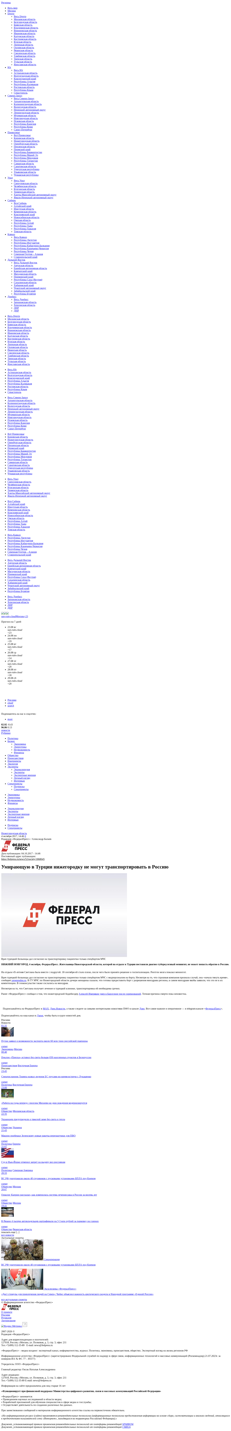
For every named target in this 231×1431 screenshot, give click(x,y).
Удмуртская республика (26, 169)
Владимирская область (26, 27)
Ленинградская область (26, 112)
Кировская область (24, 138)
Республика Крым (23, 90)
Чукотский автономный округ (30, 288)
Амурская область (23, 265)
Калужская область (24, 36)
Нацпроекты (14, 761)
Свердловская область (26, 183)
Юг (9, 67)
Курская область (22, 42)
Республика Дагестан (25, 240)
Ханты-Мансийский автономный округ (35, 194)
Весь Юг (18, 70)
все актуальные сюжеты (14, 1299)
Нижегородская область (26, 141)
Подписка (19, 786)
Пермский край (22, 149)
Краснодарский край (25, 78)
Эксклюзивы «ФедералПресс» (60, 1288)
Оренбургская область (26, 143)
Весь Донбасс (21, 299)
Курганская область (24, 189)
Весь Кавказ (20, 237)
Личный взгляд (22, 778)
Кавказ (11, 234)
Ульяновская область (25, 172)
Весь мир (12, 8)
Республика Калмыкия (26, 84)
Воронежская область (25, 30)
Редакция (6, 1317)
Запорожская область (25, 302)
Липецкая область (23, 44)
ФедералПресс (213, 1008)
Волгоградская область (26, 76)
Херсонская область (24, 305)
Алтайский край (22, 206)
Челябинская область (25, 186)
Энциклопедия (22, 769)
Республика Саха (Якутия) (28, 279)
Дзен (142, 1008)
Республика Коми (23, 126)
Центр (11, 13)
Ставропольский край (25, 257)
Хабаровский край (24, 285)
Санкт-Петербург (23, 129)
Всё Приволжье (22, 135)
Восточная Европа (28, 1065)
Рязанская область (23, 50)
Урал (10, 177)
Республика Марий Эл (26, 155)
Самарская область (24, 163)
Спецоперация (52, 1259)
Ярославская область (25, 64)
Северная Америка (23, 1170)
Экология (13, 764)
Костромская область (25, 39)
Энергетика (20, 747)
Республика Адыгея (24, 81)
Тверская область (23, 59)
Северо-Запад (15, 95)
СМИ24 (126, 1427)
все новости (7, 1235)
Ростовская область (24, 87)
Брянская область (23, 25)
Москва (12, 10)
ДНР (16, 310)
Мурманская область (25, 115)
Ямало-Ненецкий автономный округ (33, 197)
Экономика (20, 744)
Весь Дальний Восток (25, 262)
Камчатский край (23, 271)
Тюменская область (24, 192)
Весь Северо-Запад (24, 98)
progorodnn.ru (18, 980)
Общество (13, 755)
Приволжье (14, 132)
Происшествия (15, 758)
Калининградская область (28, 104)
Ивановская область (24, 33)
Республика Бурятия (25, 293)
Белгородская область (25, 22)
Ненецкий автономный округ (30, 109)
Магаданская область (25, 274)
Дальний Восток (16, 259)
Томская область (22, 231)
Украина (17, 1127)
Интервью (19, 780)
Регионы (6, 2)
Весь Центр (20, 16)
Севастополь (21, 93)
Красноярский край (24, 214)
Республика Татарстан (26, 160)
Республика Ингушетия (26, 242)
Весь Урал (19, 180)
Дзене (40, 1015)
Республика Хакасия (25, 228)
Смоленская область (25, 53)
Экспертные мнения (25, 775)
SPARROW (127, 1424)
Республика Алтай (24, 223)
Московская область (24, 19)
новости (5, 730)
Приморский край (23, 276)
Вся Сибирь (20, 203)
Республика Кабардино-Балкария (32, 245)
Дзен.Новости (57, 1008)
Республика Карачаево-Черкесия (31, 248)
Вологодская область (25, 107)
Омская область (22, 220)
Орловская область (24, 47)
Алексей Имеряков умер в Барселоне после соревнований (110, 994)
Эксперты (13, 766)
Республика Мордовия (26, 158)
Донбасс (12, 296)
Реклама (12, 700)
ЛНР (16, 308)
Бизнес (11, 741)
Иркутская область (24, 209)
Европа (16, 1144)
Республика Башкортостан (28, 152)
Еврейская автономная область (30, 268)
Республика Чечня (23, 251)
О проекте (6, 1312)
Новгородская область (26, 118)
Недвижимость (22, 749)
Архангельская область (26, 101)
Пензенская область (24, 146)
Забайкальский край (25, 291)
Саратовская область (25, 166)
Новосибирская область (26, 217)
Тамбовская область (24, 56)
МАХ (46, 1008)
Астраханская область (25, 73)
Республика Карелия (25, 124)
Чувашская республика (26, 175)
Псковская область (24, 121)
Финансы (19, 752)
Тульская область (23, 61)
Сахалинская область (25, 282)
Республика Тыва (23, 226)
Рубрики (6, 733)
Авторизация (8, 1320)
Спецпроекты (15, 783)
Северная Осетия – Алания (28, 254)
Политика (13, 738)
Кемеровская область (25, 211)
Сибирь (12, 200)
